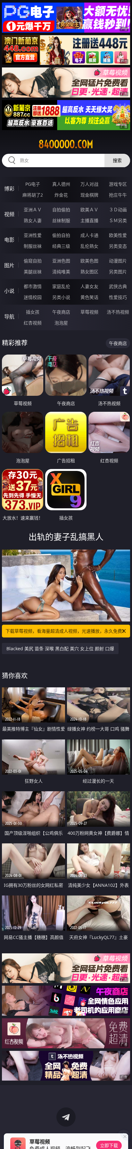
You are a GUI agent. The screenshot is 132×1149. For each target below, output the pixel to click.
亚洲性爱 (33, 235)
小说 (9, 290)
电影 (9, 239)
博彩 (9, 188)
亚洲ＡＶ (33, 210)
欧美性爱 (118, 235)
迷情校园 (33, 297)
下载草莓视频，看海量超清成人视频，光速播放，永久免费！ (66, 631)
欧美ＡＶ (89, 210)
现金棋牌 (89, 195)
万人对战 (89, 184)
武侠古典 (118, 286)
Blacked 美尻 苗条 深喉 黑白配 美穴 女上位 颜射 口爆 (60, 648)
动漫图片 (118, 261)
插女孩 (32, 312)
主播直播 (89, 220)
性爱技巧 (118, 297)
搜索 (117, 160)
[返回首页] (123, 1136)
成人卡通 (89, 235)
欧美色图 (89, 261)
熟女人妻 (33, 220)
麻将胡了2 (32, 195)
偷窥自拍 (33, 261)
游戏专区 (118, 184)
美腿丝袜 (33, 272)
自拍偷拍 (61, 210)
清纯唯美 (61, 272)
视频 (9, 214)
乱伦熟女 (89, 246)
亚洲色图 (61, 261)
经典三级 (61, 246)
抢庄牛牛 (118, 195)
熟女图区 (89, 272)
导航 (9, 316)
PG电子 (32, 184)
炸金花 (61, 195)
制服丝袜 (33, 246)
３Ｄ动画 (118, 210)
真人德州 (61, 184)
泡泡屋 (61, 323)
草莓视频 (89, 312)
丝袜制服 (61, 220)
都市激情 (33, 286)
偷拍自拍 (61, 235)
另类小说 (61, 297)
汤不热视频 (118, 312)
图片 (9, 265)
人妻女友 (89, 286)
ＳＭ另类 (118, 220)
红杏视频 (33, 323)
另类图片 (118, 272)
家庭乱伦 (61, 286)
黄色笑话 (89, 297)
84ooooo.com (65, 144)
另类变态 (118, 246)
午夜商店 (61, 312)
